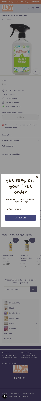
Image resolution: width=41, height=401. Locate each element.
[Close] (37, 177)
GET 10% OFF (20, 218)
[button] (4, 396)
